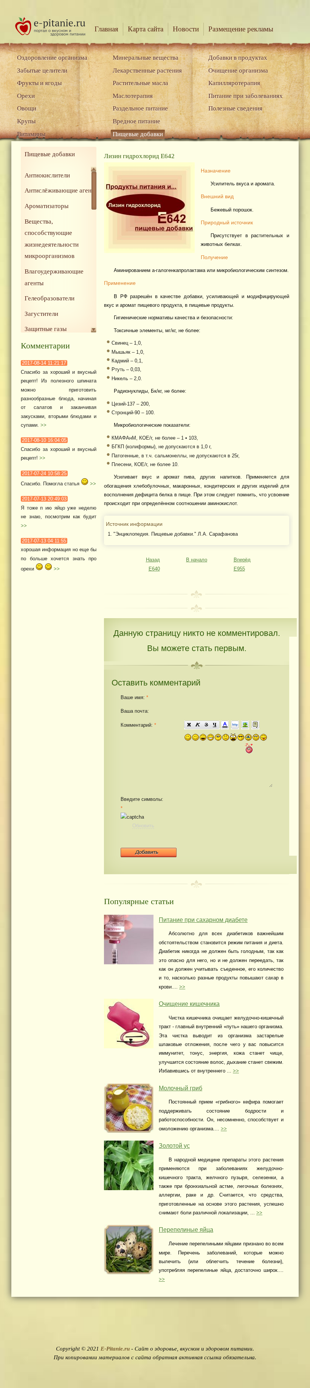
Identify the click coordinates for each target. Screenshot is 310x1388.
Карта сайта (145, 29)
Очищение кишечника (189, 1004)
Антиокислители (47, 175)
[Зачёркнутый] (206, 725)
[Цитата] (255, 725)
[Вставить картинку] (245, 725)
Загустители (41, 313)
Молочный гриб (180, 1088)
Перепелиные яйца (186, 1229)
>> (43, 425)
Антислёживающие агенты (61, 190)
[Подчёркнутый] (215, 725)
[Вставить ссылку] (235, 725)
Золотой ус (174, 1145)
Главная (106, 29)
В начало (196, 560)
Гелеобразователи (49, 298)
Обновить (143, 825)
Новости (186, 29)
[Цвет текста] (225, 725)
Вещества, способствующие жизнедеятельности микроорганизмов (52, 239)
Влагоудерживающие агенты (54, 277)
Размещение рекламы (240, 29)
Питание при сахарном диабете (203, 920)
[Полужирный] (188, 725)
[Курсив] (197, 725)
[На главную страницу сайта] (50, 34)
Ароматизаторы (46, 206)
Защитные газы (46, 329)
